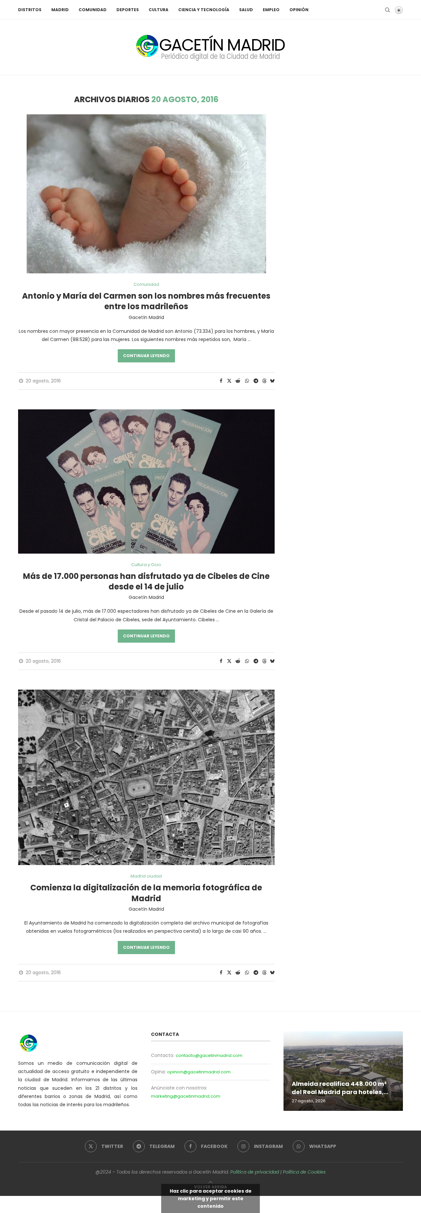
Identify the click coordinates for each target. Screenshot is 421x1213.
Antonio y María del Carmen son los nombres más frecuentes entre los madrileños (146, 301)
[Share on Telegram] (256, 381)
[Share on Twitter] (229, 381)
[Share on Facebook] (221, 381)
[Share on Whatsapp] (247, 381)
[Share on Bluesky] (272, 381)
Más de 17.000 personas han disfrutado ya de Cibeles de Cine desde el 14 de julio (146, 581)
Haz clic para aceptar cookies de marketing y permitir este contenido (211, 1198)
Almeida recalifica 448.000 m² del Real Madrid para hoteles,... (340, 1088)
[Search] (387, 9)
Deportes (127, 9)
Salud (246, 9)
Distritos (29, 9)
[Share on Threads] (264, 381)
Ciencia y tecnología (203, 9)
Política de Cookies (304, 1172)
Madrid (60, 9)
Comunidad (93, 9)
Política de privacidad (254, 1172)
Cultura (158, 9)
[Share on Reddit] (238, 381)
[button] (289, 1070)
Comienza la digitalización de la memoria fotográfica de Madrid (146, 893)
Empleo (271, 9)
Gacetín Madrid (146, 317)
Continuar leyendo (146, 355)
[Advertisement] (347, 141)
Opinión (299, 9)
